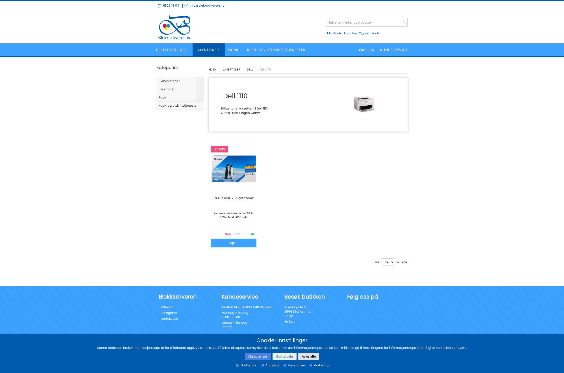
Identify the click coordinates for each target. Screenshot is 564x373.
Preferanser (296, 365)
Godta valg (284, 356)
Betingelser (168, 313)
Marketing (321, 365)
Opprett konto (369, 33)
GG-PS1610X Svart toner (233, 198)
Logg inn (350, 33)
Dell (250, 69)
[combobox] (367, 22)
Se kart (289, 321)
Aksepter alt (257, 356)
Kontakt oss (169, 318)
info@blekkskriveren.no (207, 5)
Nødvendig (248, 365)
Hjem (212, 69)
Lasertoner (231, 69)
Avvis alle (309, 356)
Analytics (272, 365)
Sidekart (166, 307)
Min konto (334, 33)
